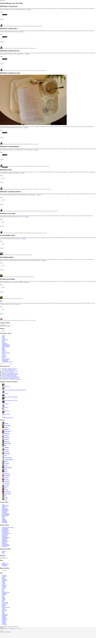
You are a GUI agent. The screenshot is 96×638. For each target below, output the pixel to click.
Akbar (3, 504)
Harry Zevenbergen (5, 514)
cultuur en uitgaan (23, 276)
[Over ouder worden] (3, 409)
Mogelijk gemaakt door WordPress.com (11, 626)
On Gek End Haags (5, 544)
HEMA (25, 26)
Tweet (3, 177)
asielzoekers (4, 576)
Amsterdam (4, 575)
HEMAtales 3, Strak (6, 169)
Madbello (4, 519)
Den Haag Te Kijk (5, 532)
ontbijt (33, 26)
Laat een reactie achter (38, 26)
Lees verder (28, 9)
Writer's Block (4, 546)
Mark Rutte (4, 605)
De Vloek (4, 587)
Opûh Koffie (4, 350)
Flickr (3, 552)
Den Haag (4, 586)
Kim (3, 517)
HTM (3, 595)
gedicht (3, 591)
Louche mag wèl (5, 407)
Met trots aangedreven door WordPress (7, 628)
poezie (3, 611)
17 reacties (34, 320)
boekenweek (4, 579)
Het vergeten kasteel (5, 386)
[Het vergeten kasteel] (3, 385)
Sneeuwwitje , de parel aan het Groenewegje (10, 396)
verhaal (43, 189)
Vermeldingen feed (5, 563)
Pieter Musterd (4, 521)
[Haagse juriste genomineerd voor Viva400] (3, 399)
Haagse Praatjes (5, 538)
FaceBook (4, 551)
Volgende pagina (5, 167)
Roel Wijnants (3, 368)
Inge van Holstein (5, 515)
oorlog (3, 608)
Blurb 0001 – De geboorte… (16, 379)
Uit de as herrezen (5, 393)
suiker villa (4, 356)
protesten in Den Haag (6, 352)
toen (26, 320)
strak (41, 189)
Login (3, 562)
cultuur (3, 584)
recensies (3, 353)
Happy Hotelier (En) (5, 513)
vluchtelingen (4, 619)
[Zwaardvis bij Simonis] (3, 413)
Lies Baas (4, 518)
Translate (8, 326)
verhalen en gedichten (20, 26)
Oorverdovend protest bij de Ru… (14, 376)
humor (3, 347)
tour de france (4, 618)
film (3, 589)
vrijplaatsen (4, 621)
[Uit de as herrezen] (3, 392)
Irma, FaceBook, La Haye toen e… (12, 370)
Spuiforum (4, 616)
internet (3, 348)
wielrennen (4, 623)
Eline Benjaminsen (5, 510)
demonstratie (4, 585)
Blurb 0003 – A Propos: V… (13, 368)
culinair (3, 338)
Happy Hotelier (5, 254)
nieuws (18, 298)
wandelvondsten (5, 360)
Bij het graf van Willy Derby (10, 369)
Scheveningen (4, 615)
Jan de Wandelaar (5, 541)
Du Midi (11, 372)
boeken (3, 578)
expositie (3, 588)
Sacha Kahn (5, 26)
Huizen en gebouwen (6, 346)
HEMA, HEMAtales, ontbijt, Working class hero (34, 70)
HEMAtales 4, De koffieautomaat (9, 146)
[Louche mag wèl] (3, 406)
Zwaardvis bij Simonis (6, 414)
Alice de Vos (4, 506)
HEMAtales (29, 26)
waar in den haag (5, 359)
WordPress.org (4, 565)
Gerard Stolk (4, 512)
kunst (3, 601)
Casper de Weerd (6, 276)
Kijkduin (3, 599)
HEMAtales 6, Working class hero (9, 50)
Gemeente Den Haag (6, 592)
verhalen (46, 189)
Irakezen (3, 598)
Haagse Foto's (4, 536)
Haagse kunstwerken (6, 344)
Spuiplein (4, 617)
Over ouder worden (5, 410)
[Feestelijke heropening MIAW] (3, 416)
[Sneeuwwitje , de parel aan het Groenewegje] (3, 395)
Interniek (3, 516)
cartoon (3, 581)
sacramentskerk (5, 614)
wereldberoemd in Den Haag (7, 361)
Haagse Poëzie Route (6, 537)
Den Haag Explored (5, 530)
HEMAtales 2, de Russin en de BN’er (10, 191)
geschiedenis (4, 593)
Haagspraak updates (25, 254)
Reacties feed (4, 564)
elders (3, 341)
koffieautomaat (36, 166)
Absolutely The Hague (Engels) (7, 527)
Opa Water (4, 609)
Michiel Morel (4, 543)
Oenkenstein (4, 520)
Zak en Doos (4, 624)
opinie (3, 351)
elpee (28, 320)
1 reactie (44, 70)
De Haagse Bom (5, 508)
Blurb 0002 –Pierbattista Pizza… (12, 373)
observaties (34, 232)
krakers (3, 600)
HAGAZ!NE (4, 540)
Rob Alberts (3, 373)
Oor (31, 320)
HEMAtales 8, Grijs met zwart (9, 6)
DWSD (3, 340)
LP (1, 301)
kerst (39, 189)
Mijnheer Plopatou (5, 403)
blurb (3, 336)
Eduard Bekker (5, 509)
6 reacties (30, 254)
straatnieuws (22, 232)
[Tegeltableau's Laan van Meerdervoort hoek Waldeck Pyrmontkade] (3, 388)
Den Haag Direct (5, 529)
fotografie (4, 342)
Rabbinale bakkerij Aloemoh (13, 374)
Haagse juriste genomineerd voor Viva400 (9, 400)
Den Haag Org (4, 531)
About (3, 330)
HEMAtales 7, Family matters (8, 28)
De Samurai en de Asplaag (7, 279)
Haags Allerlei (4, 535)
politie (3, 612)
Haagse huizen (4, 343)
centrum (3, 583)
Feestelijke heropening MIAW (7, 417)
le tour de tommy (5, 603)
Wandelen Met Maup (6, 545)
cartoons (3, 337)
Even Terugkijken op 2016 (7, 235)
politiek (3, 613)
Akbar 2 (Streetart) (5, 505)
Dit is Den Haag (5, 534)
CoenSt (3, 507)
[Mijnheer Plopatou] (3, 402)
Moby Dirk (5, 320)
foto (3, 590)
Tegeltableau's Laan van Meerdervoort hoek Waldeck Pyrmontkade (14, 389)
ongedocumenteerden (6, 607)
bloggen (19, 254)
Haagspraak (4, 539)
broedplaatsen (4, 580)
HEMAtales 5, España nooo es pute (10, 73)
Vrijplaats (4, 620)
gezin (29, 189)
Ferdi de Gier (4, 511)
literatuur (3, 604)
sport (3, 354)
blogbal (3, 577)
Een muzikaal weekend (6, 257)
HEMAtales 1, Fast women (7, 213)
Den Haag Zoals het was (6, 533)
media (3, 606)
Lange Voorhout (5, 602)
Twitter (3, 553)
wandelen (4, 622)
